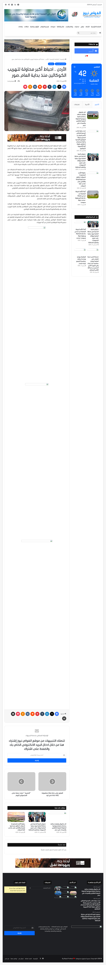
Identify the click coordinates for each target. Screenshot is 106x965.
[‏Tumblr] (50, 87)
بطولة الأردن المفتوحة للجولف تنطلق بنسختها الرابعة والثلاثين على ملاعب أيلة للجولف (81, 179)
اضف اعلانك (28, 958)
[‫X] (59, 87)
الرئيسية (62, 59)
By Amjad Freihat (67, 958)
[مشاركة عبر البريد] (13, 714)
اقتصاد (88, 26)
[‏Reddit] (40, 87)
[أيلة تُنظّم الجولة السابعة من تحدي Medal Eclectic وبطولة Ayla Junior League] (93, 194)
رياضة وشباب (69, 26)
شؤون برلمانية (34, 26)
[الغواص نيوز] (86, 14)
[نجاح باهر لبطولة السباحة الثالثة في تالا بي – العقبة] (58, 898)
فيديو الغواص (44, 26)
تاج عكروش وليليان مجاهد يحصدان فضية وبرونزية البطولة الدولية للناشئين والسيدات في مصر (81, 118)
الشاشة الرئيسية (54, 59)
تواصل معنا (14, 958)
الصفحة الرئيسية (96, 26)
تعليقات (77, 104)
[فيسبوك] (64, 87)
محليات (77, 26)
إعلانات (20, 26)
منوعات (52, 26)
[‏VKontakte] (35, 87)
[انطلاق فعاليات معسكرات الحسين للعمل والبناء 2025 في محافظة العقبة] (58, 893)
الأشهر (97, 104)
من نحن (7, 958)
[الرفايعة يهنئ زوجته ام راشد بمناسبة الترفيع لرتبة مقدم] (80, 252)
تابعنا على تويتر (20, 882)
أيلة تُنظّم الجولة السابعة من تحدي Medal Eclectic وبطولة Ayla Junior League (80, 234)
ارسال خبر (21, 958)
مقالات (26, 26)
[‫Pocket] (25, 87)
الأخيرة (87, 104)
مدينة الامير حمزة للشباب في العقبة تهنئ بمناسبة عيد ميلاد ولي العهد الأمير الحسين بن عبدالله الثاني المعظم (93, 263)
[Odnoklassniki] (30, 87)
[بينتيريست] (45, 87)
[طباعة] (64, 718)
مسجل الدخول (53, 850)
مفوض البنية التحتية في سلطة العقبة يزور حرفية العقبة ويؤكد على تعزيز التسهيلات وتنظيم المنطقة (80, 160)
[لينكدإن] (54, 87)
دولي (82, 26)
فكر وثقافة (60, 26)
